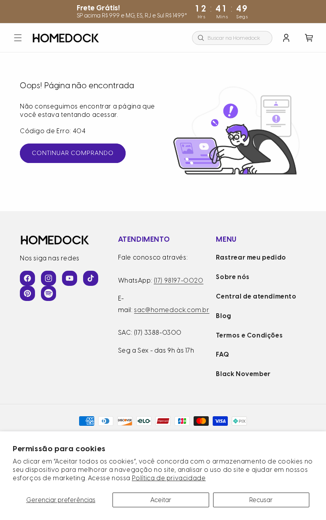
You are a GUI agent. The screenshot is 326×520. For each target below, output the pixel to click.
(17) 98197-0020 (179, 280)
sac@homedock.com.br (171, 310)
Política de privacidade (169, 478)
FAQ (222, 354)
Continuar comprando (73, 153)
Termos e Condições (249, 335)
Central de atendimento (256, 296)
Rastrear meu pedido (251, 257)
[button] (18, 38)
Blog (223, 316)
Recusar (261, 500)
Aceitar (160, 500)
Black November (243, 374)
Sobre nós (232, 277)
